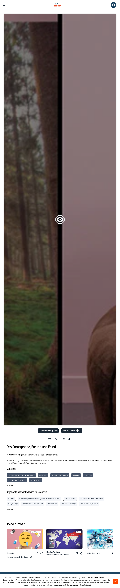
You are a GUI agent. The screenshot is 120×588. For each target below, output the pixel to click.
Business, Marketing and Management (21, 475)
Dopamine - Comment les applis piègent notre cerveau (38, 455)
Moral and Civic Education (17, 480)
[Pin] (37, 553)
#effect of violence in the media (91, 498)
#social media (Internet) (89, 504)
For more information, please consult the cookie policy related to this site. (66, 585)
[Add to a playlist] (34, 553)
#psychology (13, 504)
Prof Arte (12, 455)
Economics (88, 475)
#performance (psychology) (33, 504)
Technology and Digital (60, 475)
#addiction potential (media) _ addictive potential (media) (39, 498)
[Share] (41, 553)
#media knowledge (69, 504)
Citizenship (43, 475)
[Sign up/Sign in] (113, 5)
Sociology (76, 475)
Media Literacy (36, 480)
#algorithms (52, 504)
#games (11, 498)
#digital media (70, 498)
